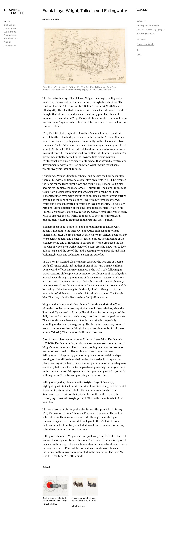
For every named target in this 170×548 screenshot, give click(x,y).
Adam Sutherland (52, 19)
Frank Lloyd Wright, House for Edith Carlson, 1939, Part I (84, 500)
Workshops (10, 32)
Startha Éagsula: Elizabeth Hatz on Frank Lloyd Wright (55, 499)
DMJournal (10, 28)
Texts (7, 21)
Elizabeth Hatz (50, 504)
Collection (9, 25)
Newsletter (10, 45)
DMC (139, 54)
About (7, 42)
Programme (10, 35)
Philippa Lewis (79, 506)
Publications (11, 38)
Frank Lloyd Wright (145, 44)
